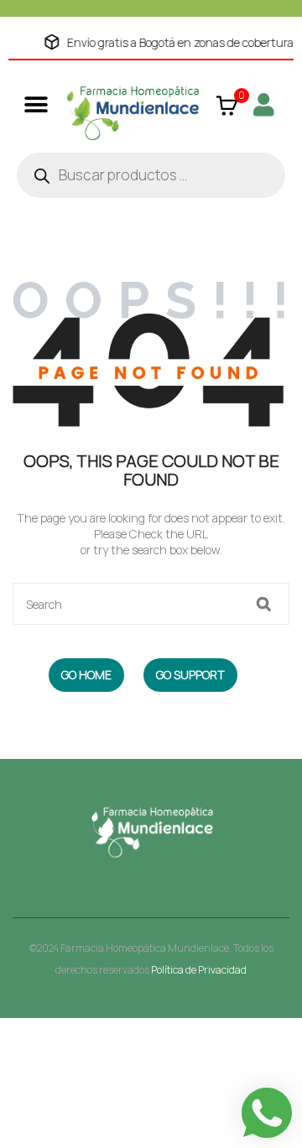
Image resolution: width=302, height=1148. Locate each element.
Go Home (86, 675)
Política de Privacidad (199, 970)
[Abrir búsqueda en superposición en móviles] (151, 175)
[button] (36, 104)
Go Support (190, 675)
